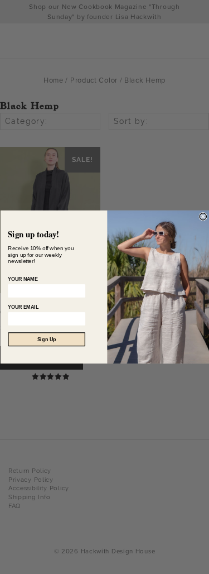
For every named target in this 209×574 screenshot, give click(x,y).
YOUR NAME (22, 279)
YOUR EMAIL (23, 307)
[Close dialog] (203, 217)
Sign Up (46, 339)
